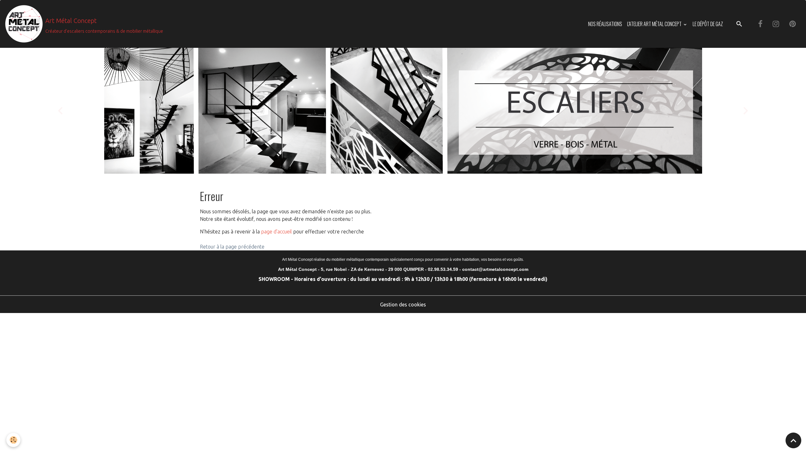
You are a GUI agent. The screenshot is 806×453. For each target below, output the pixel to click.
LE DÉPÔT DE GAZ (708, 24)
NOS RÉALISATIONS (605, 24)
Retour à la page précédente (232, 246)
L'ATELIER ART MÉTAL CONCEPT (655, 24)
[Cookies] (13, 440)
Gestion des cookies (403, 304)
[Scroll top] (793, 440)
